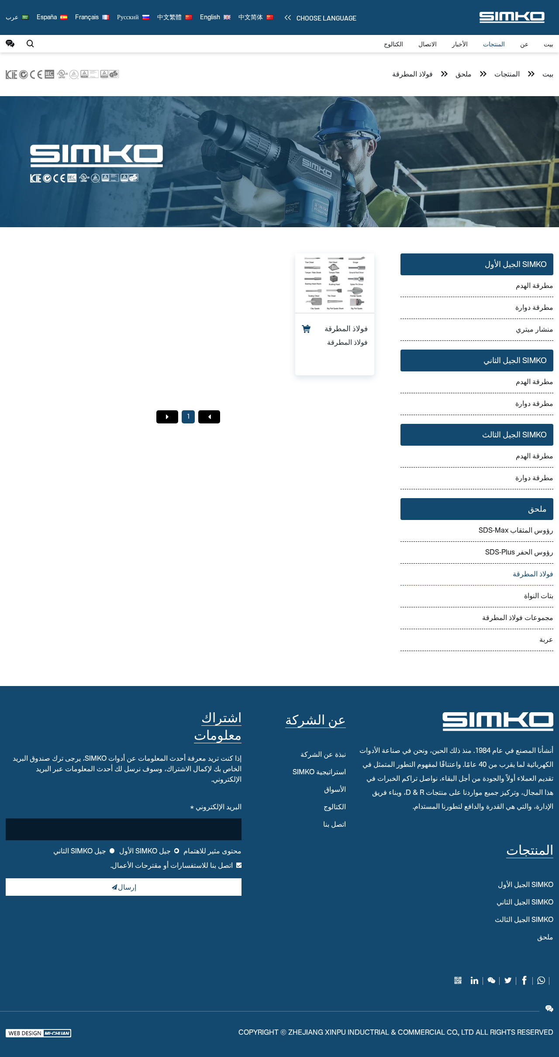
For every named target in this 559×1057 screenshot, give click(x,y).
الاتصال (427, 45)
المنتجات (494, 45)
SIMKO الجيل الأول (516, 265)
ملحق (463, 74)
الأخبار (460, 45)
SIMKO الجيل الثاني (515, 361)
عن (524, 45)
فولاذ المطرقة (412, 74)
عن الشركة (315, 721)
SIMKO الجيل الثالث (514, 435)
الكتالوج (393, 45)
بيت (548, 45)
